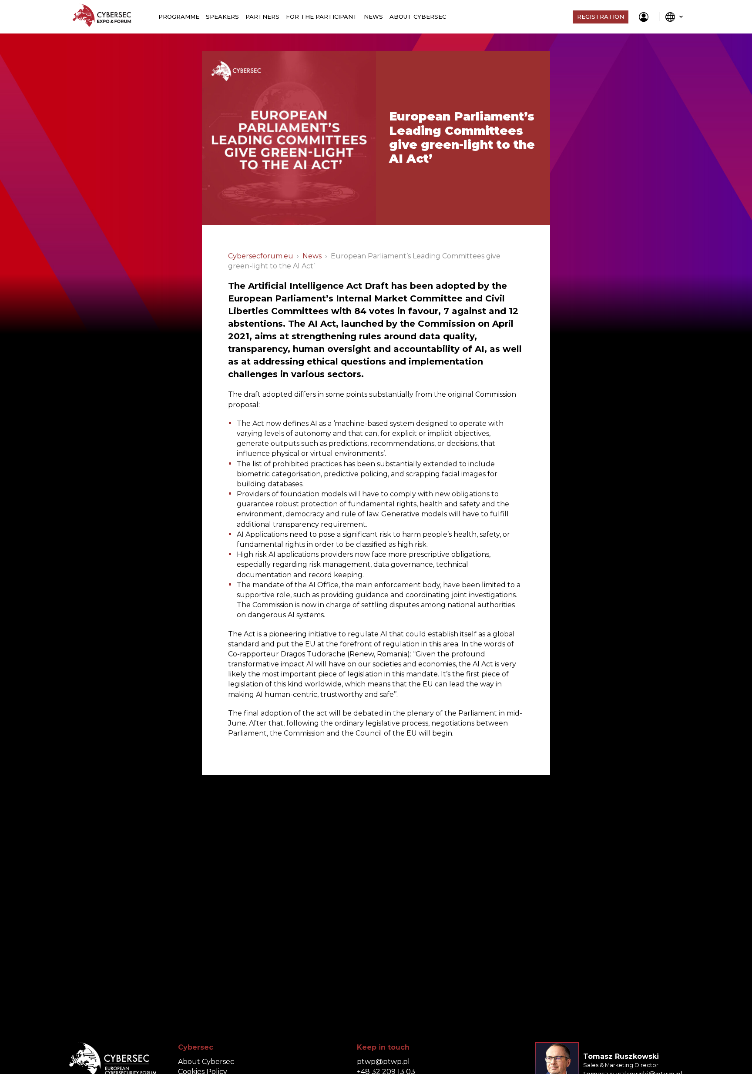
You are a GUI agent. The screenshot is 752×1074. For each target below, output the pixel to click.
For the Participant (321, 16)
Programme (178, 16)
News (373, 16)
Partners (262, 16)
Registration (600, 16)
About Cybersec (417, 16)
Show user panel (643, 16)
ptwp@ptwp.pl (383, 1061)
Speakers (222, 16)
